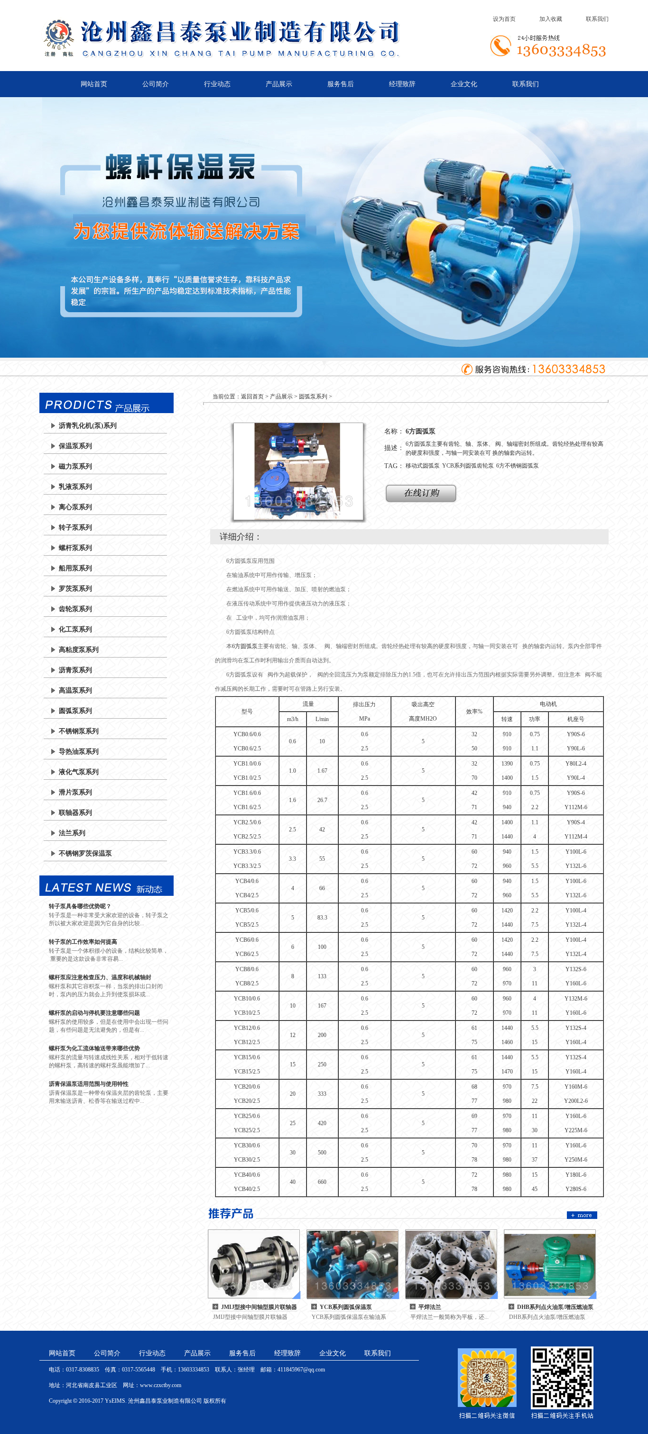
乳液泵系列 (75, 486)
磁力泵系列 (75, 466)
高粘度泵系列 (79, 649)
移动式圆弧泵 (423, 465)
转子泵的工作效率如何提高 (83, 941)
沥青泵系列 (75, 670)
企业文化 (464, 84)
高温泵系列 (75, 690)
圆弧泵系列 (75, 710)
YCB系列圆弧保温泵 (346, 1307)
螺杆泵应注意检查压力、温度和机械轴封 (100, 977)
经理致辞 (402, 84)
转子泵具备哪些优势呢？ (80, 906)
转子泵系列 (75, 527)
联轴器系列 (75, 812)
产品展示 (279, 84)
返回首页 (252, 396)
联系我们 (597, 19)
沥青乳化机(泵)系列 (88, 425)
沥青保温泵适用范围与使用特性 (89, 1084)
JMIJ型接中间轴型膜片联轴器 (259, 1307)
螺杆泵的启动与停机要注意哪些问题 (94, 1013)
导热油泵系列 (79, 751)
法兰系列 (72, 833)
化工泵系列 (75, 629)
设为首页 (504, 19)
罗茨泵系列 (75, 588)
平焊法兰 (429, 1307)
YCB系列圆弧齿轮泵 (468, 465)
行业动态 (217, 84)
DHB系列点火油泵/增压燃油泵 (555, 1307)
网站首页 (94, 84)
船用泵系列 (75, 568)
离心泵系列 (75, 507)
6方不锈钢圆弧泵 (517, 465)
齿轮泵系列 (75, 609)
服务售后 (340, 84)
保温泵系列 (75, 446)
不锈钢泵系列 (79, 731)
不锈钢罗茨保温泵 (85, 853)
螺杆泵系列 (75, 547)
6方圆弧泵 (245, 646)
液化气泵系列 (79, 772)
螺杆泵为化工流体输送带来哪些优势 (94, 1048)
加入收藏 (550, 19)
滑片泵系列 (75, 792)
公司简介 (155, 84)
